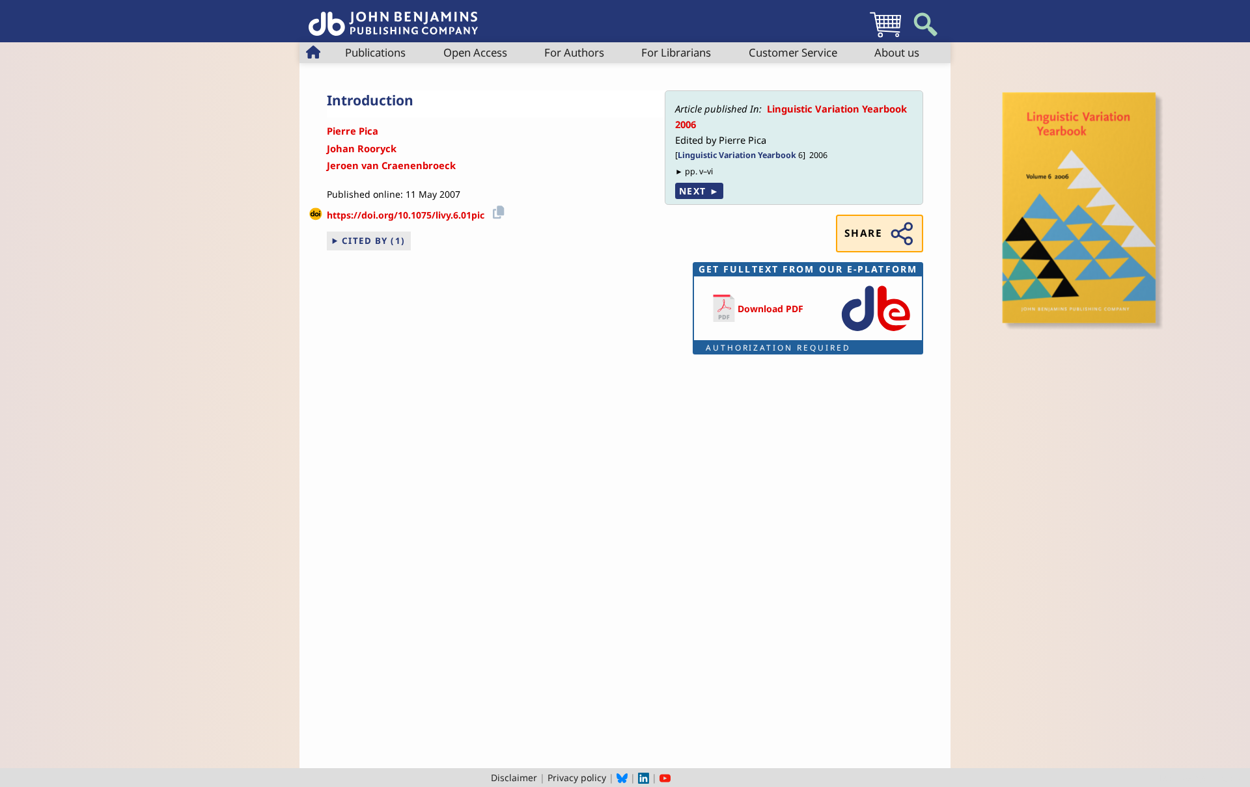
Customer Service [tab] (793, 52)
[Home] (393, 16)
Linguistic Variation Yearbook (737, 155)
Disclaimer (514, 777)
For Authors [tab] (574, 52)
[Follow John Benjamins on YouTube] (665, 777)
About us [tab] (896, 52)
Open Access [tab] (475, 52)
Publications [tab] (375, 52)
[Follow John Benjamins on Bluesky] (622, 777)
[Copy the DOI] (496, 210)
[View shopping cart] (885, 37)
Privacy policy (577, 777)
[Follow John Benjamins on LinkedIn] (643, 777)
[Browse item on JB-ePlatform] (875, 332)
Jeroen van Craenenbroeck (391, 165)
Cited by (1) (374, 241)
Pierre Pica (352, 130)
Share (863, 233)
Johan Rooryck (361, 148)
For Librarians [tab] (676, 52)
